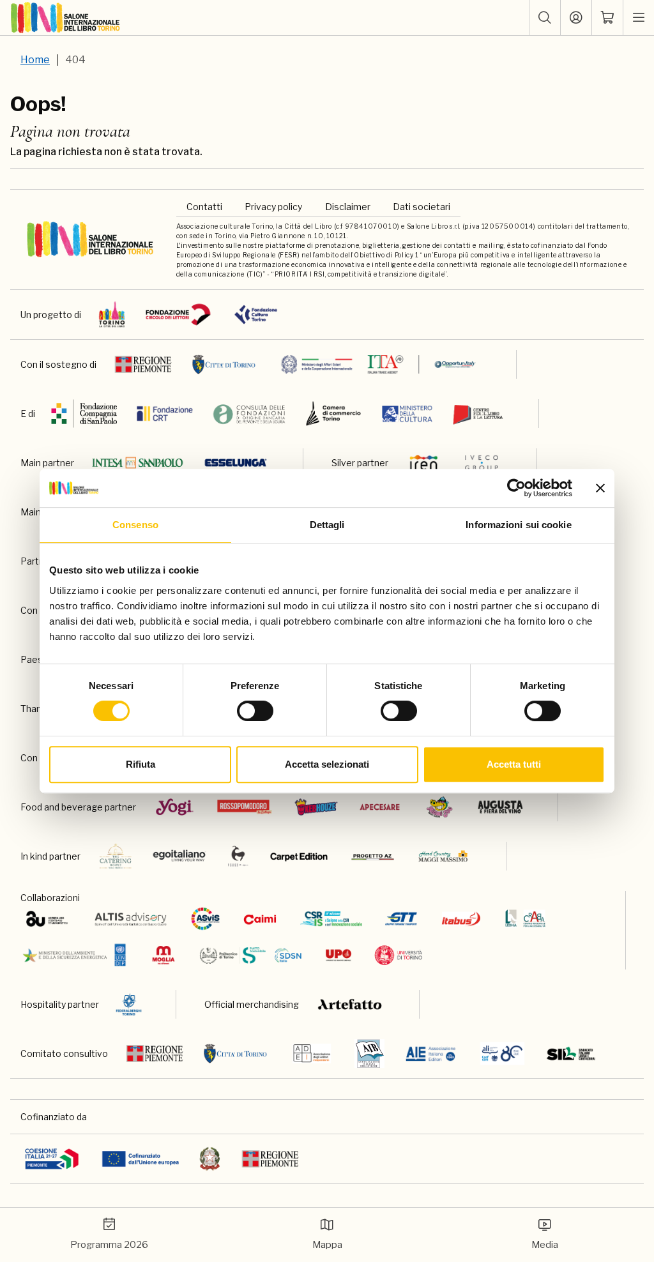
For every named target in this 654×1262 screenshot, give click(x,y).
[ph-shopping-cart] (607, 18)
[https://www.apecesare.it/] (379, 807)
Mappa (327, 1245)
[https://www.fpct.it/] (256, 314)
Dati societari (421, 206)
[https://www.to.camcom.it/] (333, 413)
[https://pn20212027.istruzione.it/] (52, 1158)
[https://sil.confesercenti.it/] (571, 1053)
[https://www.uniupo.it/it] (338, 955)
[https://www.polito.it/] (249, 955)
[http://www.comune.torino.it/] (224, 364)
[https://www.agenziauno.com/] (46, 918)
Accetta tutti (514, 764)
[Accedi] (576, 18)
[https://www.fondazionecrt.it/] (164, 413)
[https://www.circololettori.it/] (178, 314)
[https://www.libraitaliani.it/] (502, 1053)
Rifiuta (140, 764)
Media (544, 1245)
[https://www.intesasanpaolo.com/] (137, 462)
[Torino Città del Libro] (112, 314)
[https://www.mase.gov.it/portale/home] (76, 955)
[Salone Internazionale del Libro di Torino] (65, 18)
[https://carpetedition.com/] (300, 856)
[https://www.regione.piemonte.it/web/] (143, 364)
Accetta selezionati (327, 764)
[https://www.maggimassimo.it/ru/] (443, 856)
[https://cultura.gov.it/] (407, 413)
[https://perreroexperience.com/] (238, 856)
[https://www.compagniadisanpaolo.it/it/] (84, 413)
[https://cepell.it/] (478, 413)
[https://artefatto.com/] (350, 1004)
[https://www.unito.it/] (398, 955)
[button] (544, 18)
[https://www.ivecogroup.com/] (481, 462)
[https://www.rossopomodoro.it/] (244, 807)
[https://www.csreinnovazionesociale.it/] (331, 918)
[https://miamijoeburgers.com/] (439, 807)
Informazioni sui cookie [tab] (518, 524)
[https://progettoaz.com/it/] (372, 856)
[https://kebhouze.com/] (316, 807)
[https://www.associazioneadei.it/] (311, 1053)
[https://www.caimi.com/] (260, 918)
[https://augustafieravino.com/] (500, 807)
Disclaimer (347, 206)
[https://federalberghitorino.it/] (128, 1004)
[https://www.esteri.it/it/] (378, 364)
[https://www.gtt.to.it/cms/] (401, 918)
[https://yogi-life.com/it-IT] (174, 807)
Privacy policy (273, 206)
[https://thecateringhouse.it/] (115, 856)
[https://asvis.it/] (205, 918)
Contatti (204, 206)
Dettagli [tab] (327, 524)
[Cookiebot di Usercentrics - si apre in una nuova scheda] (516, 488)
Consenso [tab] (135, 524)
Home (35, 60)
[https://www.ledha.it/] (525, 918)
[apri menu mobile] (638, 18)
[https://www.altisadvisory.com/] (130, 918)
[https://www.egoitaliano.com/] (180, 856)
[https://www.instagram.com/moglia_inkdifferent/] (163, 955)
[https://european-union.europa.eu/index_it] (140, 1158)
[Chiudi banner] (600, 487)
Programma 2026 (109, 1245)
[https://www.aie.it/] (430, 1053)
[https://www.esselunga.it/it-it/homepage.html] (235, 462)
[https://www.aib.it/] (369, 1053)
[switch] (255, 711)
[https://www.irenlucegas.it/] (424, 462)
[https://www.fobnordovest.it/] (249, 413)
